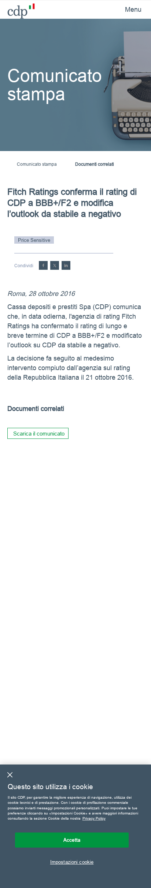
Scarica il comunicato (39, 433)
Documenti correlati (94, 164)
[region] (75, 826)
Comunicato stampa (37, 164)
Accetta (71, 840)
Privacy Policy (94, 818)
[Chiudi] (10, 775)
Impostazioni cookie (71, 862)
